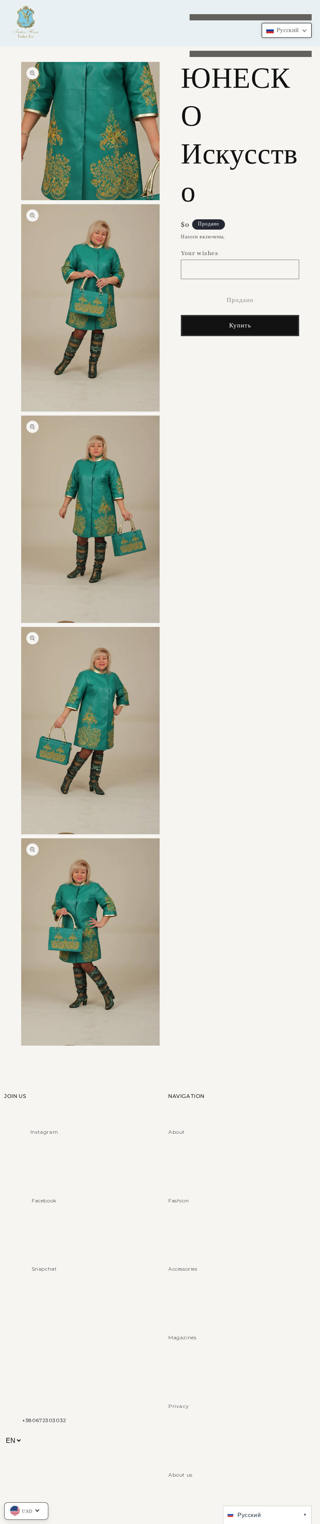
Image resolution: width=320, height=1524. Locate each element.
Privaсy (178, 1406)
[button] (286, 30)
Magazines (182, 1337)
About (176, 1132)
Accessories (183, 1269)
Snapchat (44, 1269)
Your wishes (199, 253)
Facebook (44, 1200)
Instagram (44, 1132)
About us (180, 1475)
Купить (240, 326)
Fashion (178, 1200)
